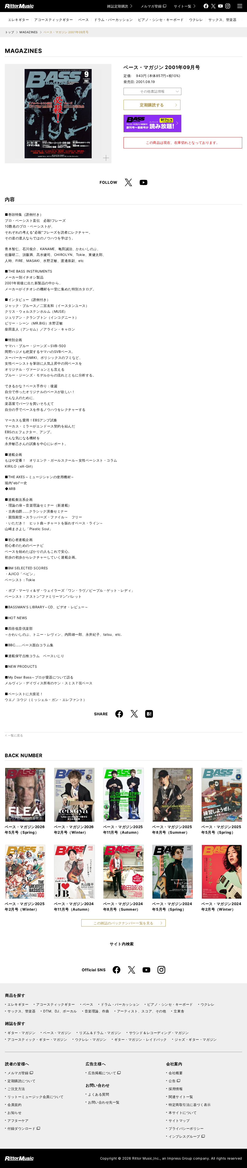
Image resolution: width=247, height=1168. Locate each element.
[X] (213, 6)
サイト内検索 (122, 943)
